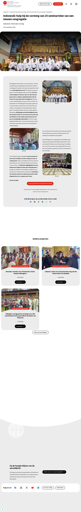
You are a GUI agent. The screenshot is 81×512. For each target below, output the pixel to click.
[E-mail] (50, 202)
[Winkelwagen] (71, 4)
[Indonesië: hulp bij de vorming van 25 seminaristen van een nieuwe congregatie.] (57, 91)
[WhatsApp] (46, 202)
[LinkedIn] (42, 202)
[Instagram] (35, 202)
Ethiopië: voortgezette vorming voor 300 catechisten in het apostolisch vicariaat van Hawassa (20, 316)
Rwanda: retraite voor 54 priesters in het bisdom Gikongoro (20, 273)
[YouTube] (32, 487)
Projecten (6, 12)
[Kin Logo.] (12, 4)
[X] (38, 202)
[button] (66, 4)
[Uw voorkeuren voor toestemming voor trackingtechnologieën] (2, 509)
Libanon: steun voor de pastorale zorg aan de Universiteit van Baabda (61, 273)
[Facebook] (31, 202)
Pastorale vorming (17, 24)
